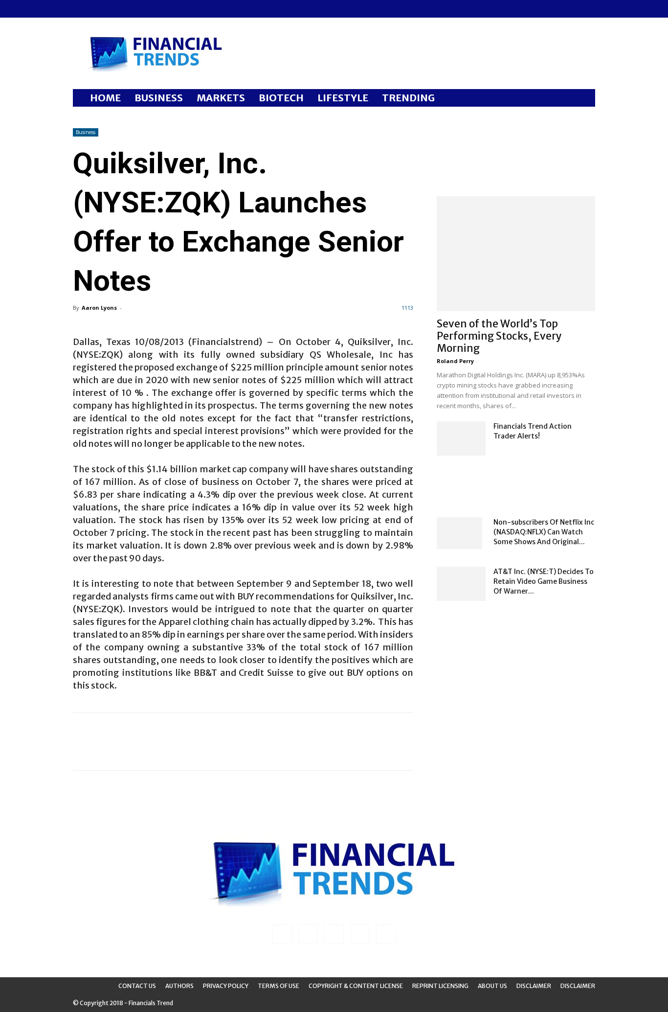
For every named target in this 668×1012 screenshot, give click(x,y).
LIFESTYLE (342, 98)
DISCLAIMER (577, 985)
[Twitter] (128, 9)
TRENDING (408, 98)
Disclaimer (533, 985)
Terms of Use (278, 985)
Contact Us (137, 985)
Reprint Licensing (440, 985)
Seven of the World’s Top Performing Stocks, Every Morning (499, 336)
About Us (492, 985)
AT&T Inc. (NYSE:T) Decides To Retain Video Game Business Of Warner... (543, 581)
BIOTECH (281, 98)
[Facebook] (80, 9)
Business (85, 132)
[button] (583, 98)
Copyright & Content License (356, 985)
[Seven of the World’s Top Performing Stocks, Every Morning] (516, 253)
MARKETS (221, 98)
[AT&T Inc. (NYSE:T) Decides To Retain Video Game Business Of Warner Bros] (461, 584)
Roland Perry (455, 361)
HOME (105, 98)
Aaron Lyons (99, 307)
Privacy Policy (225, 985)
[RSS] (112, 9)
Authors (179, 985)
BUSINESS (158, 98)
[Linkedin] (96, 9)
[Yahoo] (144, 9)
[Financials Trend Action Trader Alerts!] (461, 438)
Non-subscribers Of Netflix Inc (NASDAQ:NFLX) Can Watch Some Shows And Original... (543, 532)
